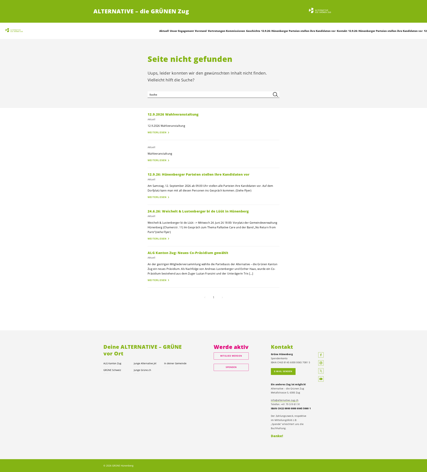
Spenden (231, 367)
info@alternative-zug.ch (284, 400)
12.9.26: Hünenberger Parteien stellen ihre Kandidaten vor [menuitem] (298, 31)
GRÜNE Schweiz (112, 370)
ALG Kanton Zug (112, 363)
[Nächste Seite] (222, 297)
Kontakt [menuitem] (342, 31)
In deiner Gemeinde (175, 363)
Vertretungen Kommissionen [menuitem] (226, 31)
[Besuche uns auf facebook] (321, 355)
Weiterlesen (157, 132)
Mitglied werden (231, 356)
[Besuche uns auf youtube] (321, 379)
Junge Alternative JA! (145, 363)
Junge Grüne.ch (142, 370)
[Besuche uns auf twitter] (321, 371)
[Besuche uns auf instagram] (321, 363)
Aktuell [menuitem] (164, 31)
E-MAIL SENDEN (283, 371)
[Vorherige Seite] (204, 297)
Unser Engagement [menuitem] (182, 31)
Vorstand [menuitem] (201, 31)
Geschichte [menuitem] (253, 31)
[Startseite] (321, 11)
